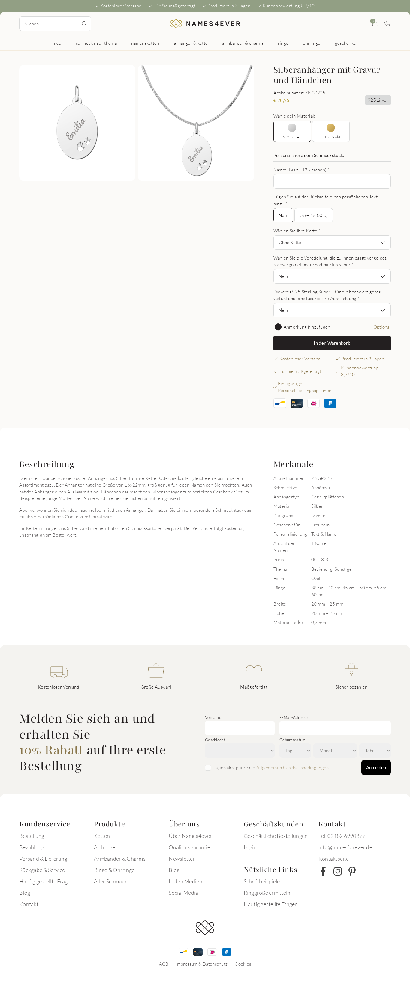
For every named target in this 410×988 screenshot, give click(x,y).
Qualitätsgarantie (189, 847)
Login (250, 847)
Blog (24, 892)
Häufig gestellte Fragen (46, 881)
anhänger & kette (191, 43)
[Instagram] (337, 871)
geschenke (345, 43)
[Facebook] (323, 871)
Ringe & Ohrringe (114, 870)
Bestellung (31, 835)
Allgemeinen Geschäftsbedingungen (292, 767)
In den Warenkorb (332, 343)
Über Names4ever (190, 835)
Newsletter (182, 858)
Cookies (243, 963)
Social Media (183, 892)
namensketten (145, 43)
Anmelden (376, 767)
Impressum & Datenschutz (202, 963)
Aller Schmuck (110, 881)
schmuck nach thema (96, 43)
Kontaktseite (333, 858)
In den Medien (185, 881)
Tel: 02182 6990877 (342, 835)
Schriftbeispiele (262, 881)
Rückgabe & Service (42, 870)
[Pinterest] (352, 871)
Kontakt (28, 904)
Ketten (102, 835)
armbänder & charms (242, 43)
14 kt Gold (330, 137)
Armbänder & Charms (120, 858)
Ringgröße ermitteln (267, 892)
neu (58, 43)
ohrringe (311, 43)
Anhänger (105, 847)
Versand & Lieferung (43, 858)
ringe (283, 43)
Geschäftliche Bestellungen (276, 835)
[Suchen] (84, 24)
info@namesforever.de (345, 847)
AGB (164, 963)
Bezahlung (31, 847)
